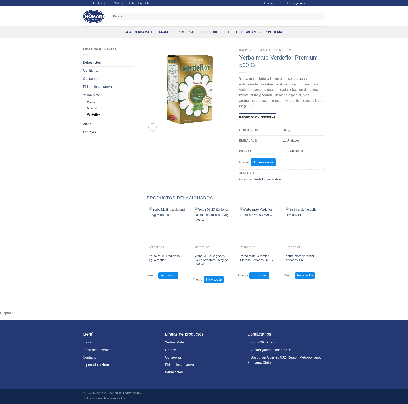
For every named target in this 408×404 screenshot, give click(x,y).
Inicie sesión (263, 162)
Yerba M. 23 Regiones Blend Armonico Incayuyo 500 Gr (212, 259)
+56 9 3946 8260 (263, 342)
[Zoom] (152, 127)
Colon (91, 102)
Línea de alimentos (97, 350)
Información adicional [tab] (257, 117)
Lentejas (89, 132)
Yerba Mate (143, 32)
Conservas (186, 32)
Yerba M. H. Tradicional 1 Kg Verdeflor (166, 258)
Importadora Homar (97, 365)
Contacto (269, 3)
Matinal (92, 108)
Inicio (243, 50)
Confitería (273, 32)
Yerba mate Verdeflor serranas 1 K (300, 258)
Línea (127, 32)
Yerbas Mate (174, 342)
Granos (165, 32)
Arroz (87, 124)
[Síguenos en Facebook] (311, 3)
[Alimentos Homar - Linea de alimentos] (94, 16)
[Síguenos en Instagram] (315, 3)
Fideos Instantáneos (245, 32)
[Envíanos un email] (323, 3)
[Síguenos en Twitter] (319, 3)
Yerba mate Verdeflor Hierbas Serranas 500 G (256, 258)
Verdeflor (93, 114)
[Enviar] (320, 16)
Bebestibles (211, 32)
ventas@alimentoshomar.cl (271, 350)
